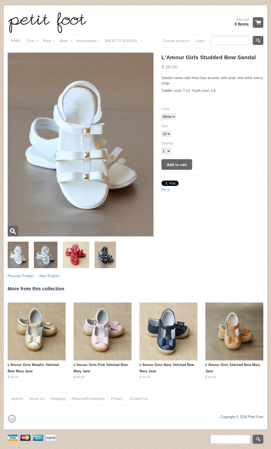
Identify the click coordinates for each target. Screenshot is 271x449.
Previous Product (21, 276)
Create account (176, 41)
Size (164, 126)
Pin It (165, 190)
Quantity (167, 143)
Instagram (12, 418)
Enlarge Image (13, 231)
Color (165, 109)
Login (200, 41)
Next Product (49, 276)
